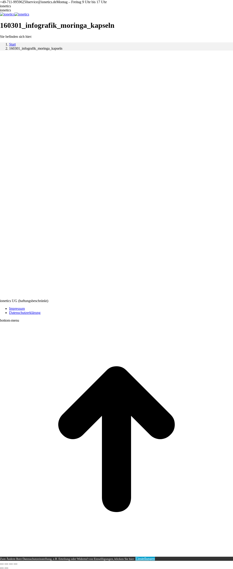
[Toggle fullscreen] (11, 564)
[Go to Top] (116, 554)
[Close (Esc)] (2, 564)
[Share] (6, 564)
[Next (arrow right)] (6, 568)
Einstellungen (145, 559)
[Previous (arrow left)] (2, 568)
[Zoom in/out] (15, 564)
